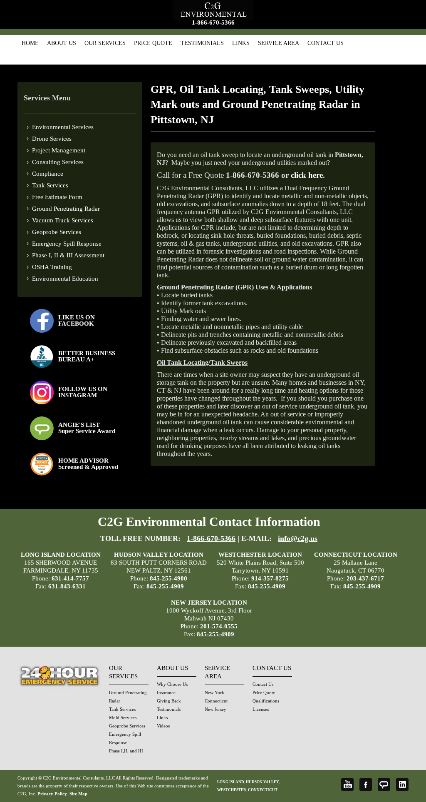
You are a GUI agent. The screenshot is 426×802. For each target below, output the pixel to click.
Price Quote (153, 43)
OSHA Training (52, 267)
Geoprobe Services (56, 232)
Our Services (105, 43)
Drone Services (52, 138)
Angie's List (384, 784)
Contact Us (325, 43)
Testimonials (202, 43)
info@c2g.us (297, 538)
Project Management (58, 150)
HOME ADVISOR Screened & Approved (88, 463)
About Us (61, 43)
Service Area (278, 43)
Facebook (365, 784)
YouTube (347, 784)
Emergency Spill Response (67, 243)
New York (214, 692)
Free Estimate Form (57, 197)
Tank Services (50, 185)
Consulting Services (58, 162)
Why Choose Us (172, 684)
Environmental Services (63, 127)
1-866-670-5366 (213, 22)
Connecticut (216, 700)
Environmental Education (65, 278)
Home (30, 43)
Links (241, 43)
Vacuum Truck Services (62, 220)
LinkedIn (402, 784)
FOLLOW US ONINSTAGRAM (82, 392)
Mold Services (122, 717)
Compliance (47, 173)
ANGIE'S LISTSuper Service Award (86, 427)
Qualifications (266, 700)
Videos (163, 725)
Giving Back (169, 700)
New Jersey (215, 709)
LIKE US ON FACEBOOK (76, 320)
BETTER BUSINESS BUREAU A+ (86, 356)
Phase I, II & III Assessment (68, 255)
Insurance (166, 692)
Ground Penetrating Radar (66, 208)
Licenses (261, 709)
